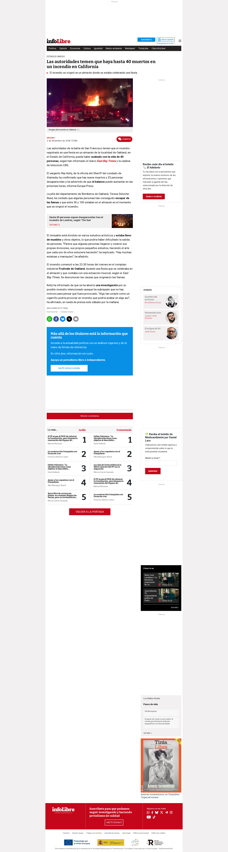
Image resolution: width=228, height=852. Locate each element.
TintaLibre (143, 48)
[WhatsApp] (148, 812)
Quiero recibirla (154, 196)
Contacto (66, 833)
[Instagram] (171, 812)
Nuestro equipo (77, 833)
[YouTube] (149, 817)
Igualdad (98, 48)
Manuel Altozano (55, 444)
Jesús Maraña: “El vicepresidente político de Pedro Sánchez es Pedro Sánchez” (151, 596)
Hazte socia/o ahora (69, 368)
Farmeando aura (153, 312)
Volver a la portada (90, 511)
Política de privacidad (141, 833)
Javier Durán (150, 332)
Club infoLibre (158, 48)
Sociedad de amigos (112, 833)
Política (52, 48)
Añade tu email (152, 458)
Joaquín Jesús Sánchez (151, 317)
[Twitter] (161, 812)
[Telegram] (166, 812)
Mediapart (130, 48)
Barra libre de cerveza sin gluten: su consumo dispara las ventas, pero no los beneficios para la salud (62, 496)
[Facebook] (152, 813)
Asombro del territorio (151, 298)
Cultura (87, 48)
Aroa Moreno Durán (153, 302)
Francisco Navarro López (58, 457)
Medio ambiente (114, 48)
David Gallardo (54, 472)
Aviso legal (126, 833)
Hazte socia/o (114, 822)
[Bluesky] (156, 812)
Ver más (147, 733)
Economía (75, 48)
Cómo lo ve (148, 568)
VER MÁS (174, 608)
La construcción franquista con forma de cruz (62, 452)
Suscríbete (146, 40)
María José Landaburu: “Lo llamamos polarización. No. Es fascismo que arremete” (151, 580)
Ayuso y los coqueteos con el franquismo (61, 481)
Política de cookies (158, 833)
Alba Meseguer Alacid (57, 485)
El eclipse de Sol (153, 328)
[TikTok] (154, 817)
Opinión (63, 48)
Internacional (52, 312)
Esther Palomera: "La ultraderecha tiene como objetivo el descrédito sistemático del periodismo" (61, 468)
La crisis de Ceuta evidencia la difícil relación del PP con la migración (107, 467)
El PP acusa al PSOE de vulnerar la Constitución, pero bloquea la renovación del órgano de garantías (62, 439)
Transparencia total (165, 43)
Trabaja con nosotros (94, 833)
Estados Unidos (67, 312)
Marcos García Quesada (58, 501)
